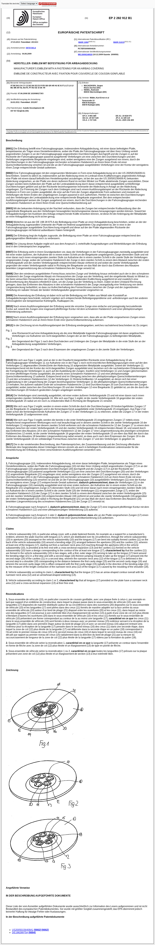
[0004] (32, 932)
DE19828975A (20, 932)
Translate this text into (10, 4)
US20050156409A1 (22, 930)
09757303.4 (31, 48)
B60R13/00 (83, 42)
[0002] (37, 930)
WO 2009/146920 (85, 54)
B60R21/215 (118, 42)
